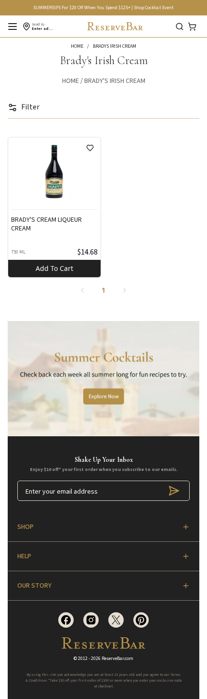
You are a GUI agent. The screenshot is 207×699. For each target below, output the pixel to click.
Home (70, 81)
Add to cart (54, 268)
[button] (82, 46)
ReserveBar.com (117, 658)
